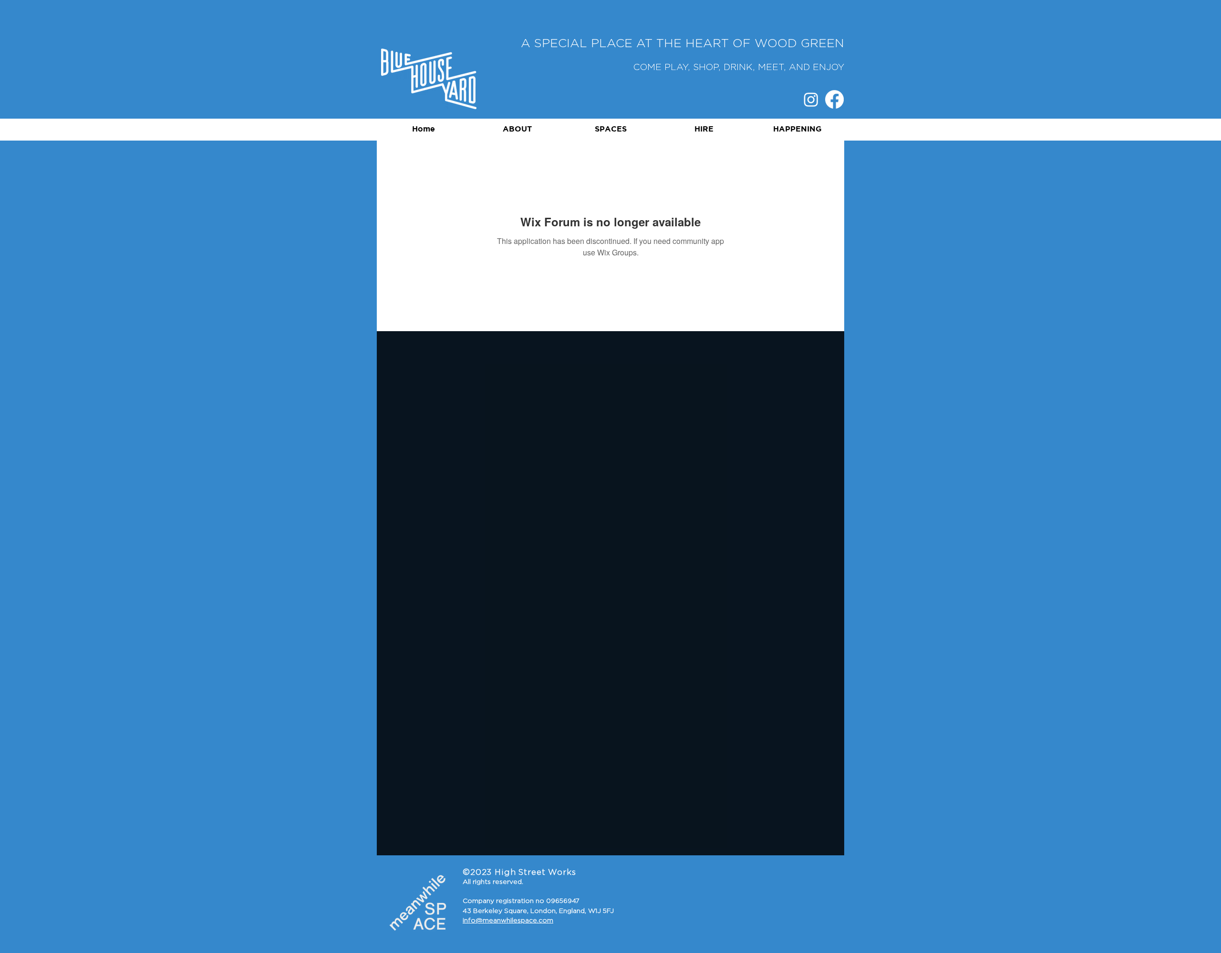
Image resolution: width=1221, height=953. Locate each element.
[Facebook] (834, 99)
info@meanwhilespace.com (508, 920)
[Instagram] (811, 99)
